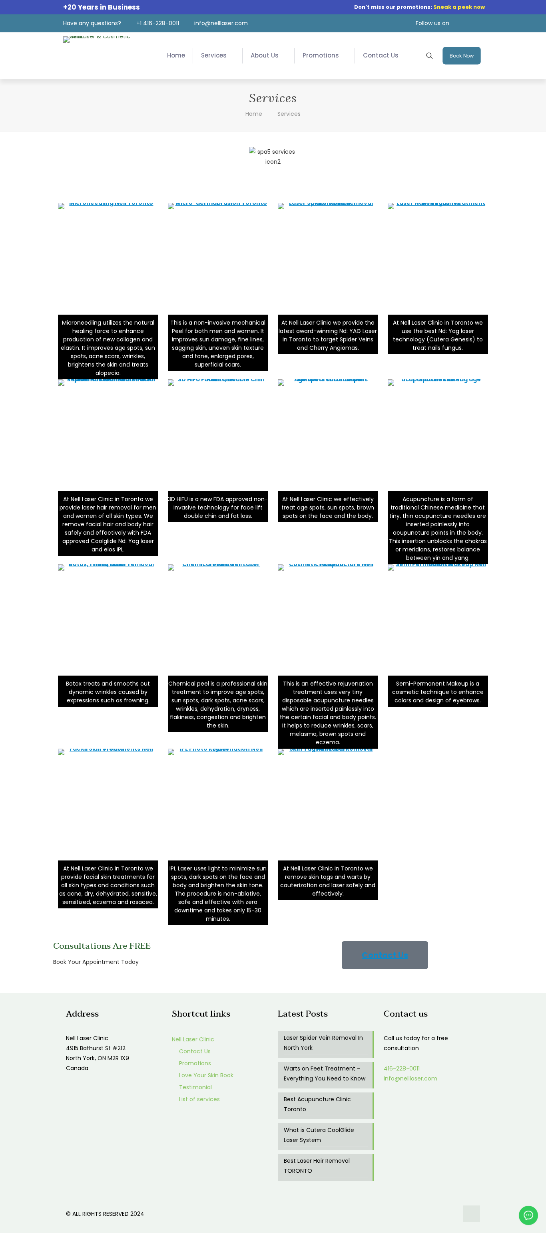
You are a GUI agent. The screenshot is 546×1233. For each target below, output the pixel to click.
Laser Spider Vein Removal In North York (323, 1043)
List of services (198, 1099)
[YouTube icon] (444, 1213)
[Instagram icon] (452, 1213)
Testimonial (194, 1087)
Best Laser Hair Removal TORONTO (317, 1166)
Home (253, 114)
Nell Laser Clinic (193, 1039)
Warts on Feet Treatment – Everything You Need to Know (324, 1073)
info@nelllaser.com (410, 1078)
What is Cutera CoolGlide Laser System (319, 1135)
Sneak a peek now (459, 7)
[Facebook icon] (435, 1213)
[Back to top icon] (471, 1213)
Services (289, 114)
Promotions (194, 1063)
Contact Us (194, 1051)
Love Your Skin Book (205, 1075)
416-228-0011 (402, 1068)
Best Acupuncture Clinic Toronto (317, 1104)
